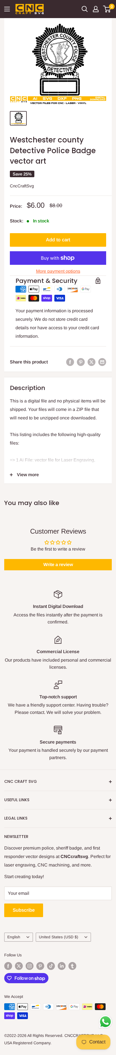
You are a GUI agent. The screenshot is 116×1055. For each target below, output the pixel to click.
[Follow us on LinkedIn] (62, 966)
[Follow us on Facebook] (8, 966)
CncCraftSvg (22, 185)
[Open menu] (7, 9)
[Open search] (85, 9)
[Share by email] (102, 362)
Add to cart (58, 239)
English (13, 937)
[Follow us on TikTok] (51, 966)
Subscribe (24, 910)
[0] (107, 9)
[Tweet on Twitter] (91, 362)
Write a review (58, 564)
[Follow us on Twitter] (19, 966)
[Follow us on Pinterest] (40, 966)
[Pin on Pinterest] (81, 362)
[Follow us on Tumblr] (72, 966)
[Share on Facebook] (70, 362)
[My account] (96, 9)
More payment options (58, 271)
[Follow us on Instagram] (30, 966)
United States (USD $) (58, 937)
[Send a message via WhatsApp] (105, 1022)
